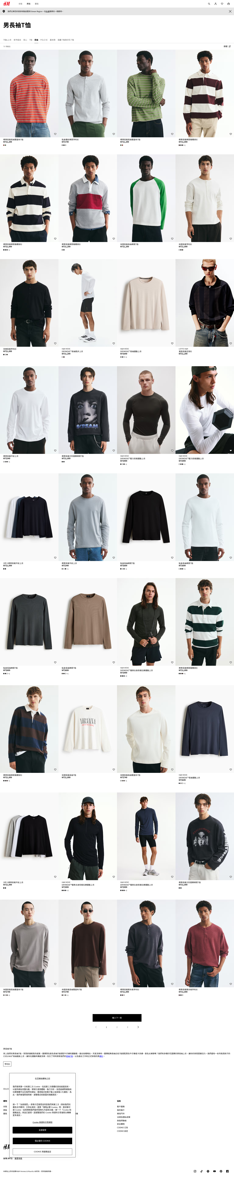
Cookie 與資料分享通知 (42, 1122)
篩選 (225, 46)
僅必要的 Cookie (42, 1141)
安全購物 (121, 1124)
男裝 (28, 3)
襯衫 (101, 1056)
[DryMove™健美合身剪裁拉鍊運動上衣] (146, 622)
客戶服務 (121, 1106)
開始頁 (6, 1089)
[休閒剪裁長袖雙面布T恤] (146, 729)
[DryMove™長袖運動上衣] (146, 303)
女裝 (20, 3)
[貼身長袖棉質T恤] (146, 517)
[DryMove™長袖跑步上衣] (87, 303)
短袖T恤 (69, 1056)
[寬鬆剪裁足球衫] (205, 303)
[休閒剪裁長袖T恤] (87, 729)
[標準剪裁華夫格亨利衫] (146, 943)
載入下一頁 (117, 1017)
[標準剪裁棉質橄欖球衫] (205, 93)
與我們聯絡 (121, 1120)
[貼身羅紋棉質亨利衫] (87, 93)
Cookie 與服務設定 (42, 1152)
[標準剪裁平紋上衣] (29, 410)
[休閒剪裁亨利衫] (205, 198)
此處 (47, 11)
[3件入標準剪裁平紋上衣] (29, 517)
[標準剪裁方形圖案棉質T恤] (87, 410)
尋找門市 (121, 1113)
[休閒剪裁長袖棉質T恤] (146, 198)
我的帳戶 (121, 1110)
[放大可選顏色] (4, 145)
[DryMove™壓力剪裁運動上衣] (146, 410)
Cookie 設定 (122, 1131)
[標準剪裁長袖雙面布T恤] (29, 93)
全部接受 (42, 1130)
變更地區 (18, 1158)
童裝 (37, 3)
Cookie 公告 (122, 1127)
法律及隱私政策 (123, 1117)
